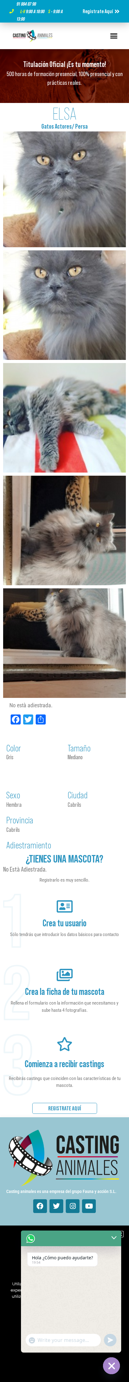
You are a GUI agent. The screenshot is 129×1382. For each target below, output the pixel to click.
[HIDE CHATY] (111, 1365)
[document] (64, 691)
